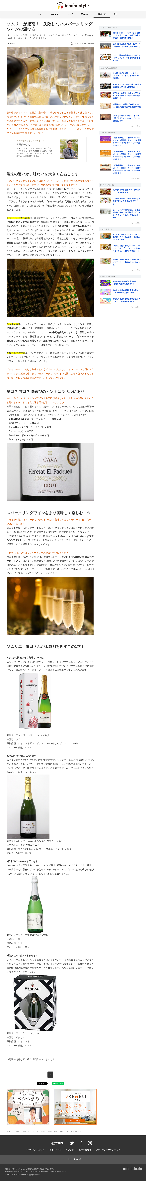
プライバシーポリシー (106, 1150)
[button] (37, 14)
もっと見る (135, 126)
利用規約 (70, 1150)
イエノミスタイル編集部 (84, 43)
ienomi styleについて (35, 1150)
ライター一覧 (55, 1150)
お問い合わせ (85, 1150)
